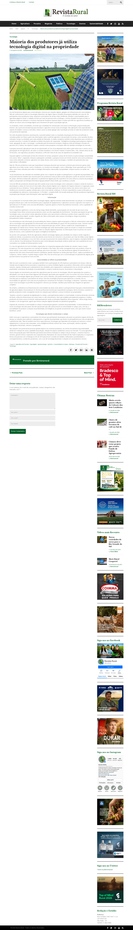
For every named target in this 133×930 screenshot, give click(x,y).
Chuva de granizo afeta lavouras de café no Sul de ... (115, 424)
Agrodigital (33, 344)
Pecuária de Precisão (81, 344)
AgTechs (50, 344)
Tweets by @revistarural (105, 869)
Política (59, 24)
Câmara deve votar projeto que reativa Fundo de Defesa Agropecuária (115, 447)
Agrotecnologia (42, 344)
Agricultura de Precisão (22, 344)
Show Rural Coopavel (114, 560)
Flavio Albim (114, 551)
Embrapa (71, 344)
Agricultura (25, 24)
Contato (31, 2)
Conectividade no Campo (61, 344)
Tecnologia (70, 24)
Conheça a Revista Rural (17, 2)
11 (28, 29)
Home (14, 24)
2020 (16, 29)
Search (121, 2)
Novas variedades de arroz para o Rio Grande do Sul (115, 542)
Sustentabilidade (96, 24)
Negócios (48, 24)
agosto (23, 29)
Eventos (82, 24)
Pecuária (37, 24)
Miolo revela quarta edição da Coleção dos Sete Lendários (116, 403)
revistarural (29, 50)
